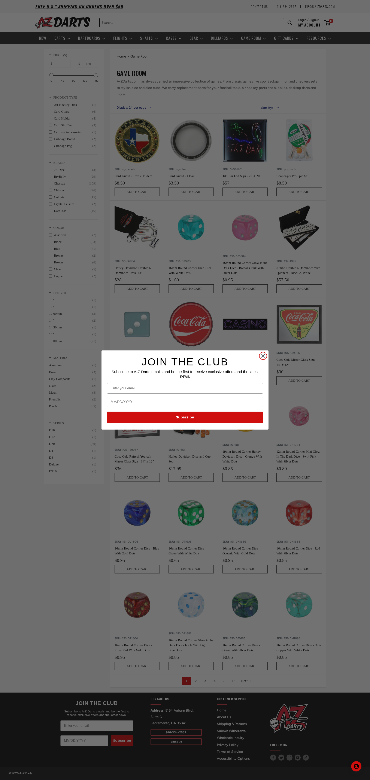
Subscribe (185, 417)
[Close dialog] (263, 356)
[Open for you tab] (356, 766)
